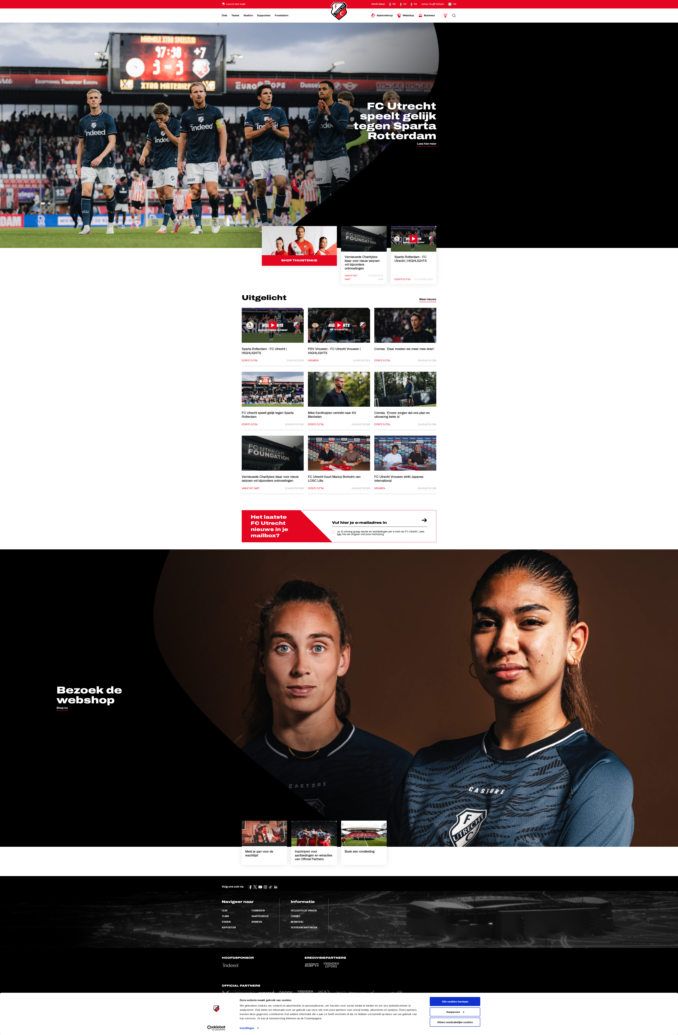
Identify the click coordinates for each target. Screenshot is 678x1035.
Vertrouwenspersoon (304, 927)
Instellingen (247, 1028)
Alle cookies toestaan (455, 1001)
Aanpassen (453, 1011)
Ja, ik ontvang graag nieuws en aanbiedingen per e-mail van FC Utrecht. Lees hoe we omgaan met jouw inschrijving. (380, 533)
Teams (225, 916)
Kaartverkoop (260, 916)
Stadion (226, 921)
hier (339, 534)
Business (257, 921)
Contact (295, 916)
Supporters (229, 927)
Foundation (258, 910)
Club (224, 910)
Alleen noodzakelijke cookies (455, 1022)
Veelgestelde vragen (304, 910)
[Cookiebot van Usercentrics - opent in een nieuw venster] (216, 1028)
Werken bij (297, 921)
